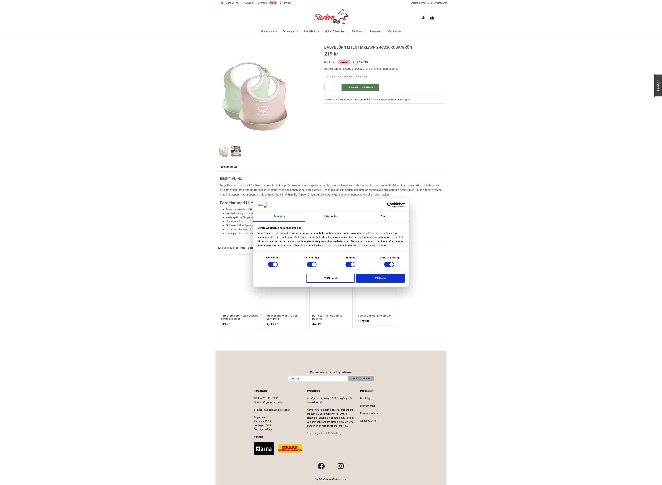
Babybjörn (383, 99)
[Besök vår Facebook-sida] (321, 466)
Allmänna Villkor (368, 420)
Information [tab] (331, 216)
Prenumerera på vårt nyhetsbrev (331, 372)
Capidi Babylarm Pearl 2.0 (374, 315)
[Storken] (331, 16)
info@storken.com (272, 402)
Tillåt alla (380, 278)
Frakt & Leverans (369, 413)
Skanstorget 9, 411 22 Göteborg (430, 3)
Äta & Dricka (372, 99)
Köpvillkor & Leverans (255, 3)
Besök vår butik (233, 3)
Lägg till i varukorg (361, 87)
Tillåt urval (330, 278)
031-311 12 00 (270, 398)
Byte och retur (367, 405)
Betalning (365, 398)
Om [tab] (382, 216)
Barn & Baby (360, 99)
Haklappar (394, 99)
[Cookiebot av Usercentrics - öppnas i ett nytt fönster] (390, 205)
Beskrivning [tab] (229, 167)
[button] (286, 51)
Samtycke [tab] (279, 216)
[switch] (312, 264)
